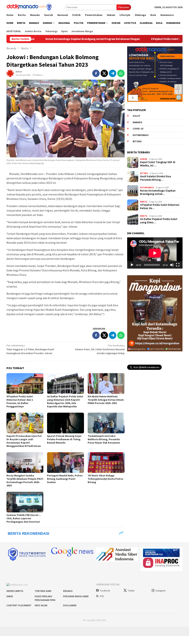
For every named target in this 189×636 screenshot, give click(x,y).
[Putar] (132, 265)
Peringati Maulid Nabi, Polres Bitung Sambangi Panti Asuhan (65, 479)
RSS (102, 596)
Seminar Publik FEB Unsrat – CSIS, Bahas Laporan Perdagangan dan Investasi (23, 518)
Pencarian (123, 7)
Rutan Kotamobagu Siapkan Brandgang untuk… (158, 192)
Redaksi (68, 591)
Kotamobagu (141, 135)
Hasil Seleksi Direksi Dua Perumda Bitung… (155, 178)
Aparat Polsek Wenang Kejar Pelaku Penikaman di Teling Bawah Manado (64, 439)
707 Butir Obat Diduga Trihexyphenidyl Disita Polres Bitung (105, 479)
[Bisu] (172, 265)
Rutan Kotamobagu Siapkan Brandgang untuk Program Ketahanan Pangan (72, 39)
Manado (137, 122)
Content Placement (19, 605)
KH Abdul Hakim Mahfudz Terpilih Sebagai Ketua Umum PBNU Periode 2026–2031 (106, 400)
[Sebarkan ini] (96, 73)
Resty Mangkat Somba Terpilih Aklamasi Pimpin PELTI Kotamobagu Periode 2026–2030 (24, 480)
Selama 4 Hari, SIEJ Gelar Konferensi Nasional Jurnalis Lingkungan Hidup (100, 349)
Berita (143, 201)
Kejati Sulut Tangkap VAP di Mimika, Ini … (157, 164)
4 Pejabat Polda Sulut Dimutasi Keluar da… (159, 206)
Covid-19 (138, 128)
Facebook (105, 590)
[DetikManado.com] (29, 6)
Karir (9, 596)
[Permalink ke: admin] (10, 73)
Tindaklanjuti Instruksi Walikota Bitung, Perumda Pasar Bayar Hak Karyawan (104, 439)
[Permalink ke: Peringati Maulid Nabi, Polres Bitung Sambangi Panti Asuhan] (65, 462)
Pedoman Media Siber (76, 596)
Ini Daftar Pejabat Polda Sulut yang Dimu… (158, 220)
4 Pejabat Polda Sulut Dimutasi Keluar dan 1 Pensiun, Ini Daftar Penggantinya (19, 401)
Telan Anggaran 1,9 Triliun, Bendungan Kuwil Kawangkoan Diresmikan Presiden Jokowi (30, 349)
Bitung (137, 141)
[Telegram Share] (112, 73)
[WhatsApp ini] (121, 73)
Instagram (161, 590)
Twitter (131, 590)
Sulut (136, 115)
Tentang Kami (43, 591)
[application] (155, 253)
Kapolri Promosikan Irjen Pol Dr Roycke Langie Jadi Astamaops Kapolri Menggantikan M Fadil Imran (24, 441)
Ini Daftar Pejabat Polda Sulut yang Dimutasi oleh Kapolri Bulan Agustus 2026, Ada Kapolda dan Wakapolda (65, 401)
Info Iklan (41, 605)
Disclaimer (69, 605)
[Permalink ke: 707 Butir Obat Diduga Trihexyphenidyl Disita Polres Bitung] (106, 462)
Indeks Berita (14, 591)
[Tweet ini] (104, 73)
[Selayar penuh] (178, 265)
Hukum (143, 159)
